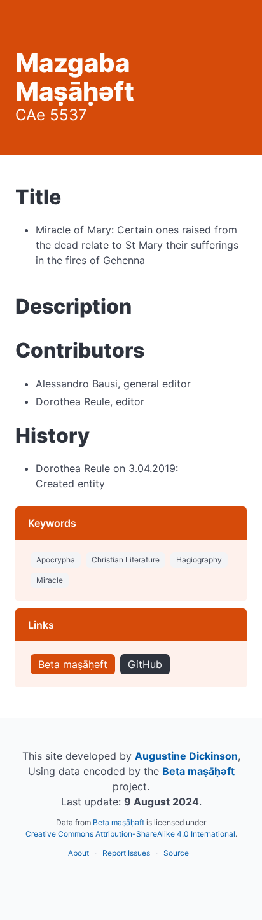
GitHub (145, 664)
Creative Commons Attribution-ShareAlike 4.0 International (130, 834)
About (78, 853)
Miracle (49, 580)
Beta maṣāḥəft (72, 664)
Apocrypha (55, 559)
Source (176, 853)
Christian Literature (126, 559)
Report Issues (126, 853)
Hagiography (199, 559)
